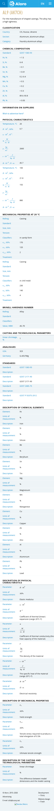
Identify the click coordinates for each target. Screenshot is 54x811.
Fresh (42, 801)
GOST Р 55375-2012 (28, 395)
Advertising (7, 796)
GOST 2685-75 (26, 386)
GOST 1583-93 (26, 53)
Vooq (42, 795)
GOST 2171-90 (26, 377)
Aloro (18, 3)
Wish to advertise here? (13, 113)
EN (42, 3)
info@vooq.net (14, 800)
